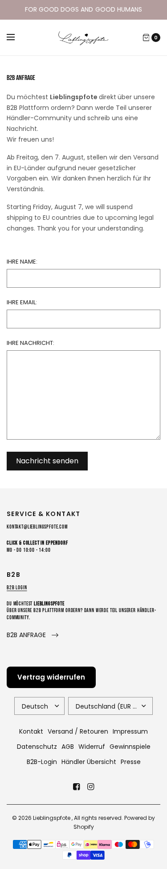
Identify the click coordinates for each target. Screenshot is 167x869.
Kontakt (31, 731)
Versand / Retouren (78, 731)
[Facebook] (77, 787)
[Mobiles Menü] (16, 37)
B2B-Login (42, 761)
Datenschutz (37, 746)
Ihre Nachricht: (30, 343)
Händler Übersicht (88, 761)
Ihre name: (22, 261)
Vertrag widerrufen (51, 677)
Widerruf (91, 746)
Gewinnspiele (130, 746)
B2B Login (17, 587)
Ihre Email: (22, 302)
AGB (67, 746)
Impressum (130, 731)
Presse (131, 761)
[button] (32, 635)
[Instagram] (91, 787)
